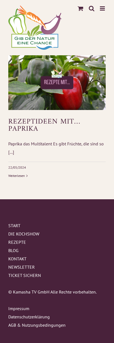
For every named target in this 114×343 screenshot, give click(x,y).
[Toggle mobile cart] (80, 8)
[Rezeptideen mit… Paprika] (57, 82)
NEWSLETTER (21, 267)
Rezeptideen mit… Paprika (44, 125)
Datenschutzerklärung (29, 317)
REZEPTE (17, 242)
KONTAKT (17, 258)
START (14, 225)
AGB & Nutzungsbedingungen (37, 325)
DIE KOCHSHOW (23, 234)
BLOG (13, 250)
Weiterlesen (16, 176)
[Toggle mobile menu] (103, 8)
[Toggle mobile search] (91, 8)
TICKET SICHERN (24, 275)
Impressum (18, 308)
